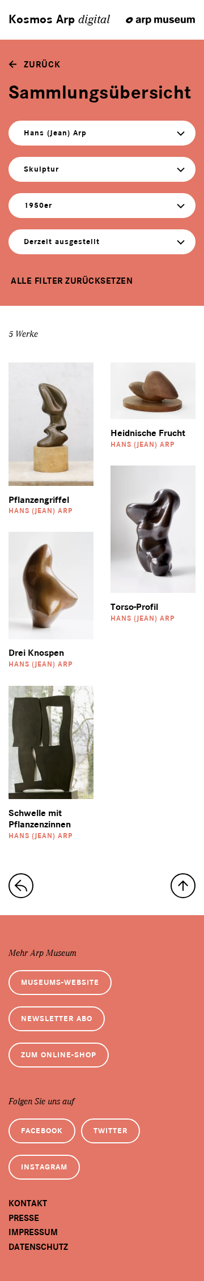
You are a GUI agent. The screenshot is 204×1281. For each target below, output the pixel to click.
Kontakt (27, 1203)
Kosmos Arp (59, 20)
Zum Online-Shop (58, 1055)
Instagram (44, 1167)
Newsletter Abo (56, 1018)
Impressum (33, 1232)
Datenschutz (38, 1247)
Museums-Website (60, 982)
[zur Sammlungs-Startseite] (20, 885)
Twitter (111, 1130)
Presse (23, 1218)
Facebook (42, 1130)
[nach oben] (183, 885)
